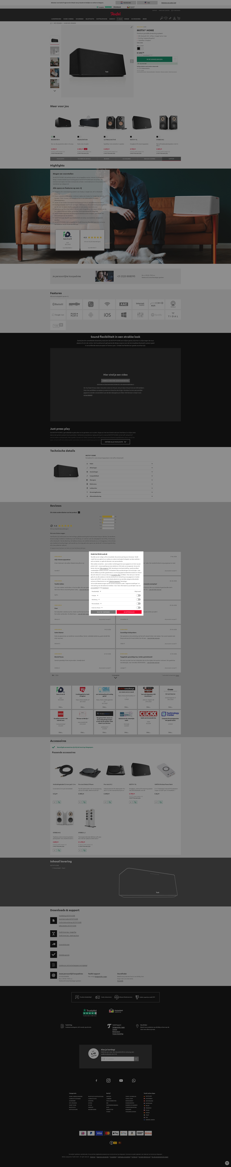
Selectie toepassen (103, 612)
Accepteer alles (129, 612)
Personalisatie (95, 603)
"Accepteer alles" (116, 574)
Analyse (94, 595)
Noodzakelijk (95, 591)
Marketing (94, 599)
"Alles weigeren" (104, 568)
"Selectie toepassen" (114, 581)
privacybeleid (94, 588)
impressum (105, 588)
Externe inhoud (96, 607)
